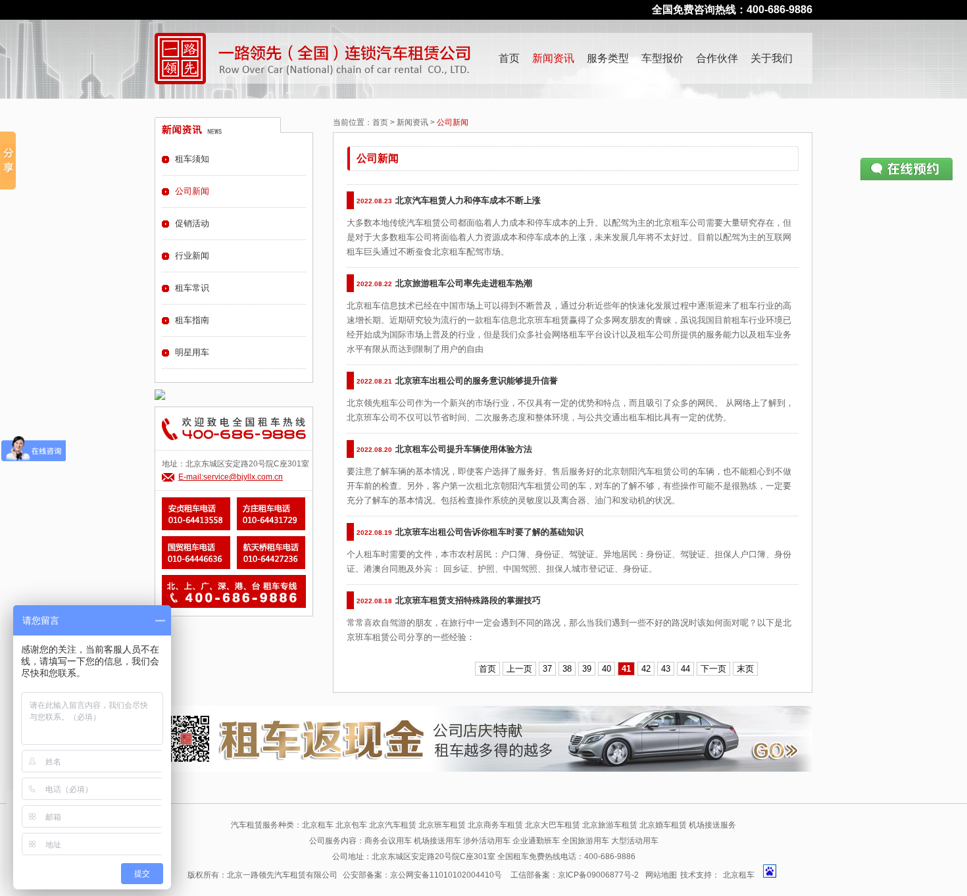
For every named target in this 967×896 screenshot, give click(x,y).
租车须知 (192, 159)
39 (586, 669)
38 (567, 669)
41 (626, 669)
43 (665, 669)
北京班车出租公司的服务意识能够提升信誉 (476, 381)
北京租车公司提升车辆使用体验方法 (463, 449)
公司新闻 (192, 191)
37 (547, 669)
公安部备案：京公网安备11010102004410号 (422, 875)
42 (646, 669)
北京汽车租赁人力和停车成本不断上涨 (468, 200)
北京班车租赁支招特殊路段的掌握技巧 (468, 600)
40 (606, 669)
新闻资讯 (553, 58)
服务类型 (608, 58)
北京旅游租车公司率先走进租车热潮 (463, 283)
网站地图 (661, 875)
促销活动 (192, 223)
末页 (745, 669)
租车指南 (192, 320)
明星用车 (192, 352)
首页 (509, 58)
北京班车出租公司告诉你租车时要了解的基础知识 (489, 532)
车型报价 (662, 58)
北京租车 (739, 875)
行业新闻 (192, 256)
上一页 (519, 669)
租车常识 (192, 288)
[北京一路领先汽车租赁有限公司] (180, 58)
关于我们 (772, 58)
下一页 (713, 669)
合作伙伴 (717, 58)
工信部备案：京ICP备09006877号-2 (574, 875)
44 (685, 669)
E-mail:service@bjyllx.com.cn (230, 477)
